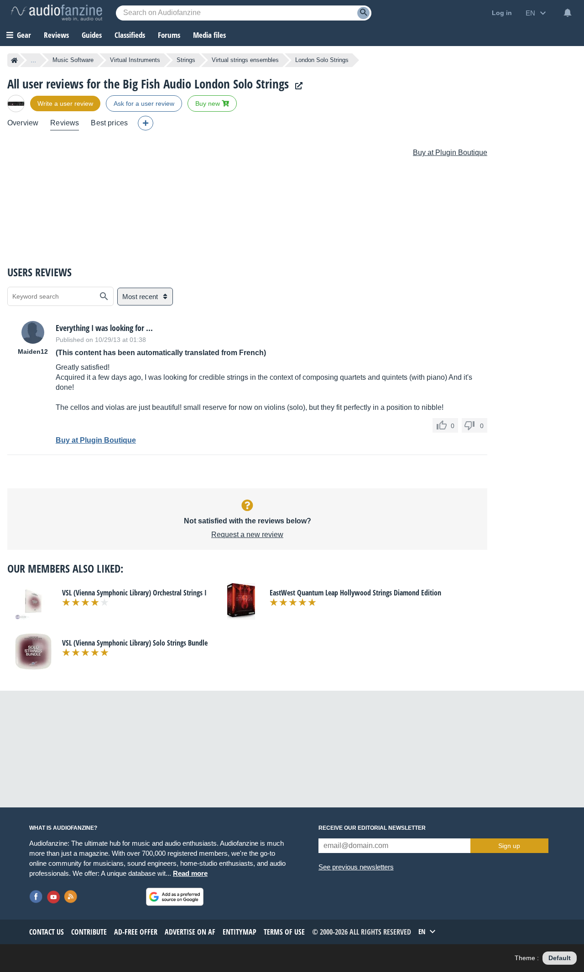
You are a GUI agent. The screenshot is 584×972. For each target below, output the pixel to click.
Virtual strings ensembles (245, 60)
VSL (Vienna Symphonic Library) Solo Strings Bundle (135, 643)
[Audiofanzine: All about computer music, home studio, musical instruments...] (56, 13)
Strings (186, 60)
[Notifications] (567, 12)
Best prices (109, 123)
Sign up (509, 845)
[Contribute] (145, 123)
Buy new (208, 103)
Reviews (56, 35)
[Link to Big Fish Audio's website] (296, 86)
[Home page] (14, 60)
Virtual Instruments (135, 60)
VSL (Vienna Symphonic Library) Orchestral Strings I (134, 593)
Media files (209, 35)
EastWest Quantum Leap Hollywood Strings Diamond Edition (355, 593)
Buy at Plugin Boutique (450, 152)
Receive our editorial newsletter (372, 828)
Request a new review (247, 534)
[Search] (363, 13)
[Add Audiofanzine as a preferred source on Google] (174, 897)
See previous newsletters (356, 867)
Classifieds (130, 35)
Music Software (73, 60)
